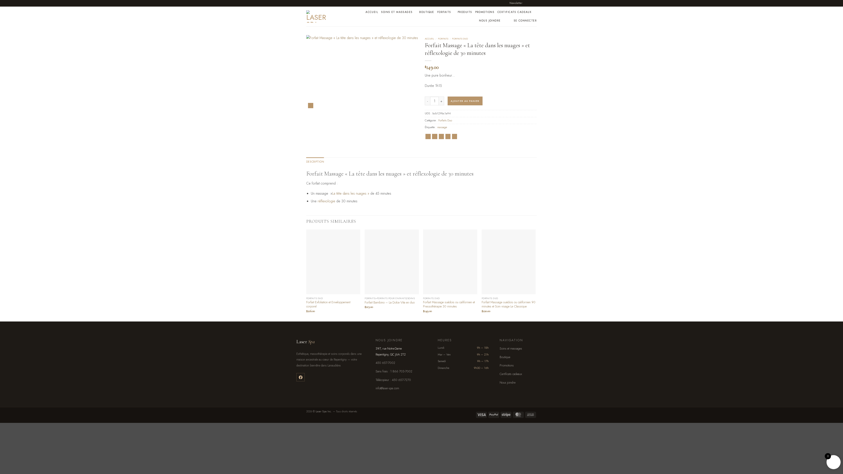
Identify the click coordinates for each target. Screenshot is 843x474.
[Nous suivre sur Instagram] (530, 3)
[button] (514, 3)
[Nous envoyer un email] (534, 3)
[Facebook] (300, 377)
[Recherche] (508, 21)
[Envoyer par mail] (441, 136)
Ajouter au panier (465, 101)
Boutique (426, 12)
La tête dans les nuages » (350, 193)
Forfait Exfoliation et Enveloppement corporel (328, 304)
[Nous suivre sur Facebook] (526, 3)
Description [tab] (315, 162)
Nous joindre (490, 21)
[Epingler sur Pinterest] (448, 136)
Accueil (372, 12)
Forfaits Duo (460, 38)
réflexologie (326, 201)
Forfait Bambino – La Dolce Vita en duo (390, 302)
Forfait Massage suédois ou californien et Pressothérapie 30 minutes (449, 304)
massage (442, 127)
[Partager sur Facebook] (428, 136)
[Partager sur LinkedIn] (455, 136)
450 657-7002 (385, 363)
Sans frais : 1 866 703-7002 (394, 371)
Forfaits (444, 12)
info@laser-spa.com (387, 388)
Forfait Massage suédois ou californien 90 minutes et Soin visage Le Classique (508, 304)
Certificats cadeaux (514, 12)
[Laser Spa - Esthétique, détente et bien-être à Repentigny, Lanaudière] (326, 16)
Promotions (484, 12)
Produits (465, 12)
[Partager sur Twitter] (435, 136)
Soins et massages (396, 12)
